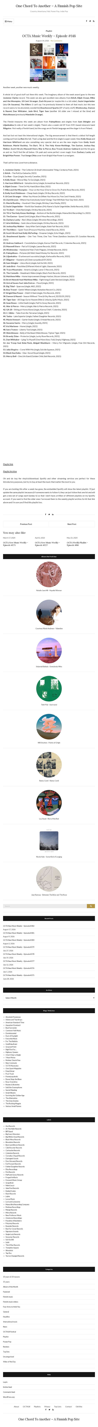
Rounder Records (12, 1226)
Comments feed (9, 1392)
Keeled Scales (11, 1191)
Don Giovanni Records (14, 1161)
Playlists (37, 1406)
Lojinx (8, 1196)
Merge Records (11, 1210)
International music (10, 1322)
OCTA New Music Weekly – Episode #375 (18, 975)
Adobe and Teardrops (14, 1020)
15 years (6, 1282)
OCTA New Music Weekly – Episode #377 (18, 961)
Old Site (79, 1406)
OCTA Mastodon (12, 1066)
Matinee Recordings (13, 1207)
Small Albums (11, 1093)
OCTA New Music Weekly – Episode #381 (18, 933)
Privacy (47, 1406)
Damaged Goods (12, 1158)
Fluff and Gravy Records (14, 1175)
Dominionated (11, 1033)
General (6, 1312)
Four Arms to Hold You (11, 1307)
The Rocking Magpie (13, 1104)
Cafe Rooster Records (14, 1148)
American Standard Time (15, 1022)
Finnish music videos (10, 1302)
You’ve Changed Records (15, 1256)
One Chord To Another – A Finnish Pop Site (49, 6)
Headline (6, 1317)
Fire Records (10, 1172)
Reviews (6, 1347)
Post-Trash (10, 1074)
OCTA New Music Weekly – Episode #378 (18, 954)
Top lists (6, 1352)
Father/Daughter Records (15, 1167)
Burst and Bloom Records (15, 1145)
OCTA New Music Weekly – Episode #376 (18, 968)
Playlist (49, 31)
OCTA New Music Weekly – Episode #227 (47, 543)
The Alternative (11, 1098)
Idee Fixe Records (12, 1188)
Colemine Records (12, 1153)
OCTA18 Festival (9, 1332)
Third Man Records (13, 1245)
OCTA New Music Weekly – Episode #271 (15, 543)
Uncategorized (8, 1357)
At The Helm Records (13, 1129)
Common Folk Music (13, 1031)
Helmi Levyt (10, 1185)
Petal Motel (10, 1071)
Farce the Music (11, 1039)
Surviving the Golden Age (15, 1095)
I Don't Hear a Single (13, 1055)
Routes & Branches (13, 1085)
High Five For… (11, 1049)
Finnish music (8, 1297)
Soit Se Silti (10, 1240)
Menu (9, 21)
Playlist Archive (10, 471)
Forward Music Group (14, 1180)
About (16, 1406)
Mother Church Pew (13, 1060)
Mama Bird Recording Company (17, 1204)
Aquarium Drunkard (13, 1025)
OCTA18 (26, 1406)
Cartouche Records (13, 1150)
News (5, 1327)
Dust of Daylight (12, 1036)
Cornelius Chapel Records (15, 1156)
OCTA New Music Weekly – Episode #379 (18, 947)
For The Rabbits (12, 1041)
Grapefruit (9, 1183)
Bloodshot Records (13, 1142)
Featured (6, 1292)
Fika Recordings (11, 1169)
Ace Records (10, 1126)
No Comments (56, 41)
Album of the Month (10, 1287)
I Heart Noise (10, 1058)
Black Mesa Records (13, 1140)
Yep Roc (9, 1253)
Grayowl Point (11, 1047)
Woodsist (9, 1250)
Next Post (72, 524)
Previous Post (26, 524)
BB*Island (9, 1131)
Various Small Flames (13, 1106)
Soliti (7, 1242)
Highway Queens (12, 1052)
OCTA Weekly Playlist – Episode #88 (77, 543)
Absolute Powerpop (13, 1017)
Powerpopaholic (12, 1077)
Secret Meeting (11, 1090)
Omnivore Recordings (14, 1218)
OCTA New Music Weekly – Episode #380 (18, 940)
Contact (68, 1406)
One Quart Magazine (13, 1068)
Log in (5, 1382)
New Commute (11, 1063)
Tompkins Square (12, 1248)
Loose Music (10, 1199)
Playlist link (8, 464)
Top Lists (57, 1406)
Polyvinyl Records (12, 1223)
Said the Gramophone (14, 1087)
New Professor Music (13, 1215)
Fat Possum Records (13, 1164)
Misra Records (11, 1213)
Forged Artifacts (12, 1177)
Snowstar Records (12, 1237)
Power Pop (7, 1342)
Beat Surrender (11, 1028)
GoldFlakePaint (11, 1044)
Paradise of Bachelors (14, 1221)
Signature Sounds (12, 1231)
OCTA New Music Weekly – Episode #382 (18, 926)
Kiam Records (11, 1194)
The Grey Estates (12, 1101)
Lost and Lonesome (13, 1202)
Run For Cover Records (14, 1229)
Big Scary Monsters (13, 1134)
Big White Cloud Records (15, 1137)
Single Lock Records (13, 1234)
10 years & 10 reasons (11, 1277)
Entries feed (7, 1387)
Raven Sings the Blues (14, 1079)
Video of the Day (9, 1362)
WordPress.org (8, 1397)
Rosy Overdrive (11, 1082)
